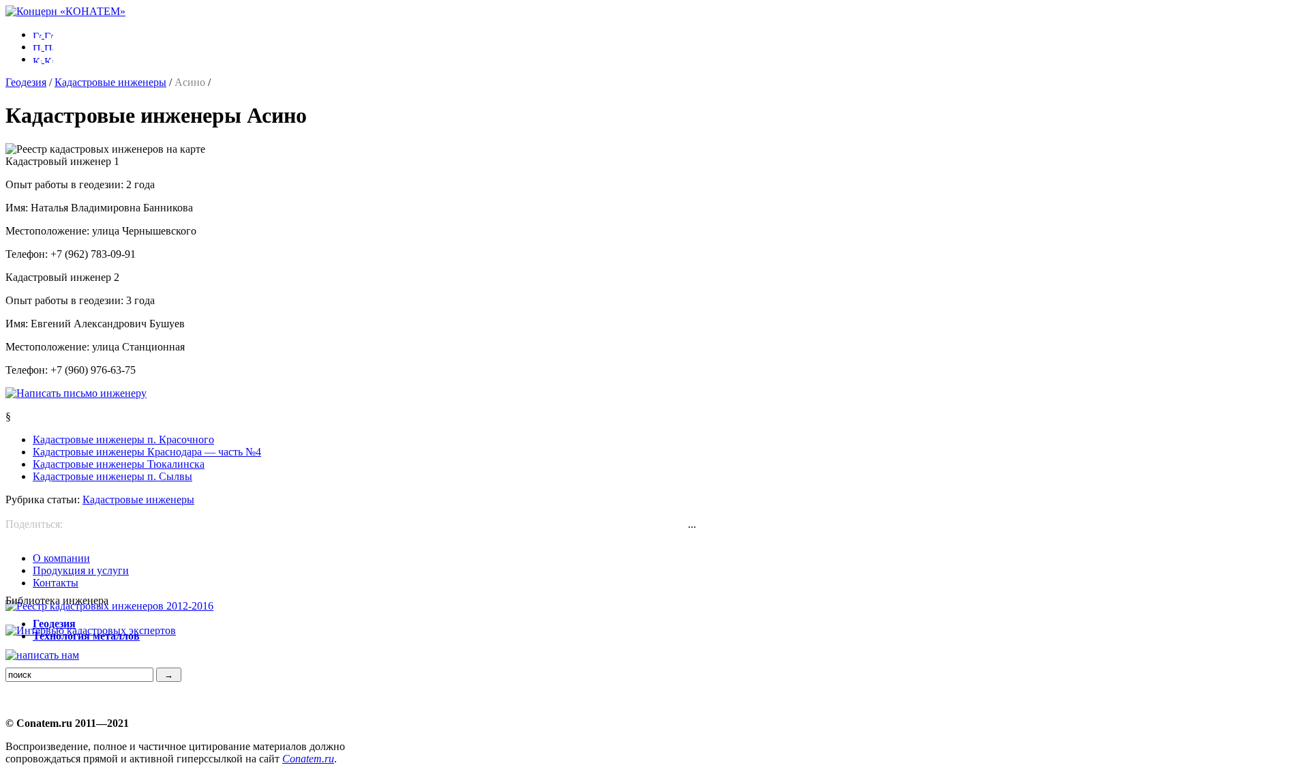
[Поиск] (43, 47)
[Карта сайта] (43, 59)
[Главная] (65, 11)
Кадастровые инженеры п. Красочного (123, 439)
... (692, 524)
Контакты (55, 582)
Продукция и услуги (81, 570)
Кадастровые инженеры (110, 82)
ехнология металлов (86, 636)
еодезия (54, 623)
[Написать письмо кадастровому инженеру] (76, 393)
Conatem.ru (308, 758)
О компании (61, 558)
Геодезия (25, 82)
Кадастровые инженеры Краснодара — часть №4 (147, 452)
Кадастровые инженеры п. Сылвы (112, 476)
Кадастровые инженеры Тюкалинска (119, 464)
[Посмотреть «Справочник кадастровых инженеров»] (109, 606)
